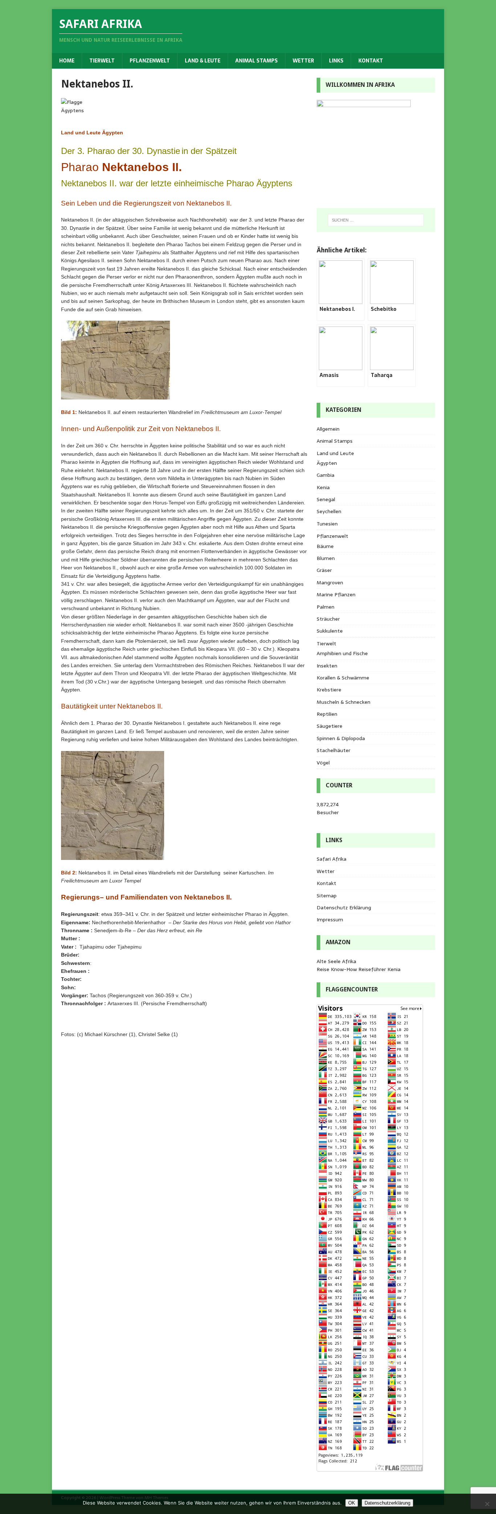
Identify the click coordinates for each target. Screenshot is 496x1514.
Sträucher (328, 619)
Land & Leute (202, 61)
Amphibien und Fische (342, 653)
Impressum (330, 920)
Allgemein (328, 429)
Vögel (323, 763)
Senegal (326, 499)
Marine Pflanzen (336, 594)
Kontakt (370, 61)
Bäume (325, 546)
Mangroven (330, 582)
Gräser (324, 570)
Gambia (325, 475)
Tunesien (327, 524)
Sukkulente (330, 631)
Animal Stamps (256, 61)
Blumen (326, 558)
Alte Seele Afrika (336, 961)
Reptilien (327, 714)
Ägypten (327, 463)
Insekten (327, 666)
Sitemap (327, 896)
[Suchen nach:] (375, 220)
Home (66, 61)
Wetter (303, 61)
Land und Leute (335, 453)
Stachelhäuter (333, 750)
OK (351, 1503)
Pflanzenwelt (150, 61)
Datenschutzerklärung (387, 1503)
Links (336, 61)
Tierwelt (102, 61)
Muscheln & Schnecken (343, 702)
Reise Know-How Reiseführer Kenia (359, 969)
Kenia (323, 487)
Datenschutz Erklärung (344, 908)
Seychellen (329, 511)
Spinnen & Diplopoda (341, 738)
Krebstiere (329, 690)
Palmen (325, 607)
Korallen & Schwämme (343, 678)
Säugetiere (329, 726)
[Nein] (487, 1503)
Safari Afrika (331, 859)
